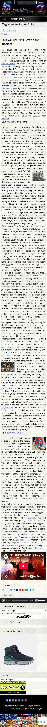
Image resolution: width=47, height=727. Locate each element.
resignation (32, 518)
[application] (23, 600)
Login (39, 708)
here (21, 80)
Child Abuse (8, 30)
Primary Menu (17, 18)
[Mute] (36, 600)
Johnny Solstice (8, 63)
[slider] (42, 600)
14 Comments (7, 595)
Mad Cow (24, 540)
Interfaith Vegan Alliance (15, 9)
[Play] (3, 600)
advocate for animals (10, 537)
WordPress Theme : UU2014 (23, 708)
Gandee (7, 34)
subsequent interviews (19, 267)
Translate (21, 613)
